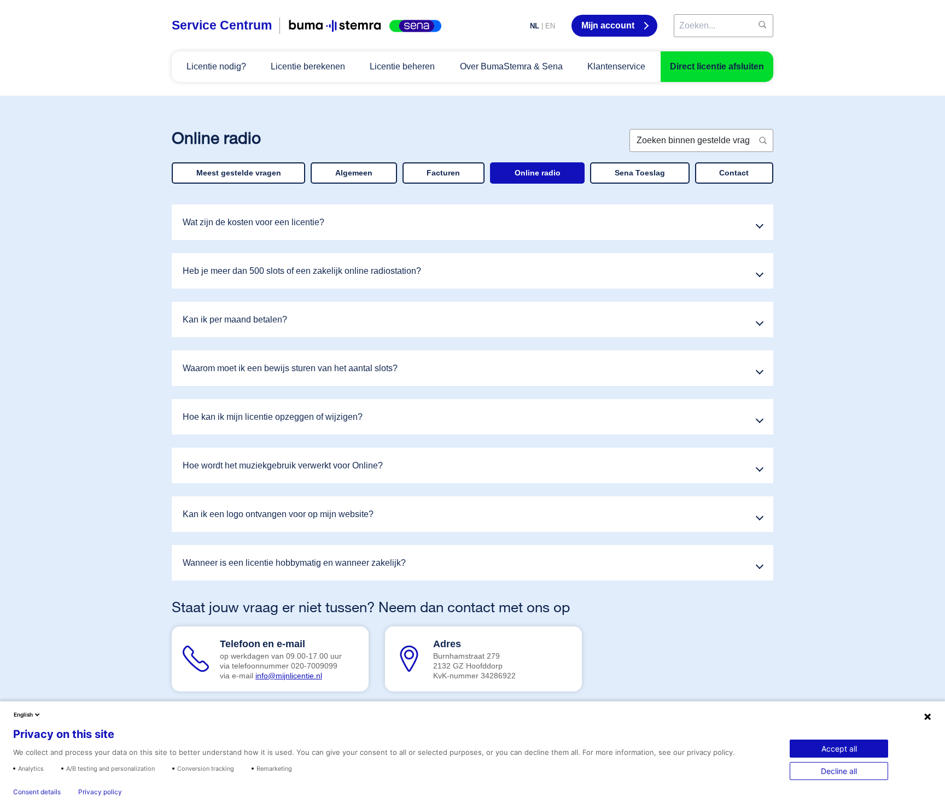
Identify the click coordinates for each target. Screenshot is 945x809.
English (23, 714)
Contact (734, 172)
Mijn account (609, 25)
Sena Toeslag (640, 172)
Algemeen (353, 172)
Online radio (538, 172)
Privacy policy (100, 792)
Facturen (443, 172)
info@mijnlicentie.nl (288, 675)
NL (534, 26)
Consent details (37, 792)
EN (550, 26)
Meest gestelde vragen (238, 172)
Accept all (839, 748)
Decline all (839, 771)
